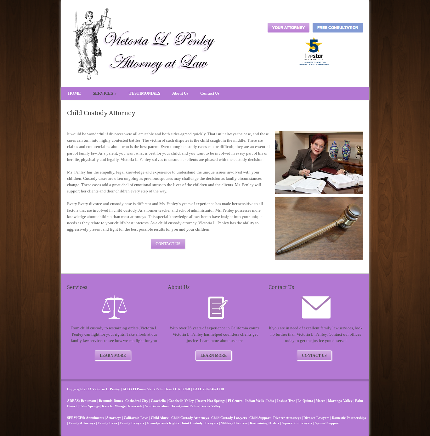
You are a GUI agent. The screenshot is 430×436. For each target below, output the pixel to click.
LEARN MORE (113, 355)
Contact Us (209, 93)
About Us (180, 93)
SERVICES (105, 93)
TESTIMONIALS (144, 93)
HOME (74, 93)
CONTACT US (168, 244)
